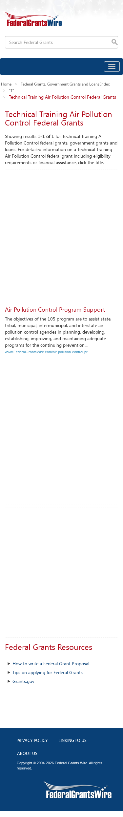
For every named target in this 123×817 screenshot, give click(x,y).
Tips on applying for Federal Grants (47, 672)
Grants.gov (23, 681)
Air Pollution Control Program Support (55, 309)
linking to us (72, 740)
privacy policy (32, 740)
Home (6, 84)
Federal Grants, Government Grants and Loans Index (65, 84)
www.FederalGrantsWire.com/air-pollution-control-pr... (47, 352)
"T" (11, 90)
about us (27, 753)
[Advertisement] (61, 234)
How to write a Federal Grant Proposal (50, 663)
